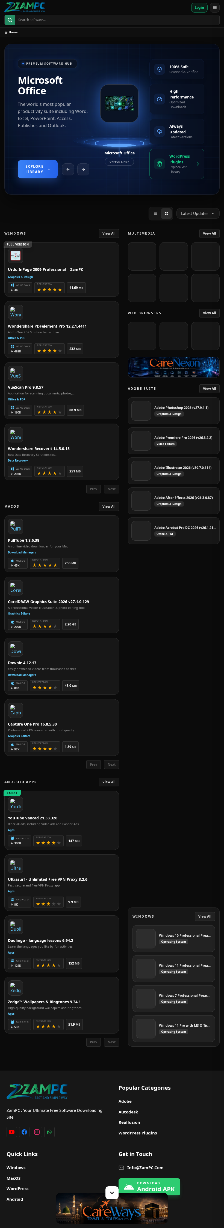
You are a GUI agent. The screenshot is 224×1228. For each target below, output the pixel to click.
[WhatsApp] (49, 1132)
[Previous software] (68, 169)
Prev (93, 489)
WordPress (17, 1188)
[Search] (10, 20)
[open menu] (215, 8)
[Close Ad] (112, 1192)
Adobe (125, 1101)
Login (199, 7)
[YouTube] (12, 1132)
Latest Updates (194, 213)
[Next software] (83, 169)
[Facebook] (24, 1132)
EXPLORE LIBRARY (34, 169)
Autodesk (128, 1112)
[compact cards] (155, 213)
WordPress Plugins (138, 1133)
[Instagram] (37, 1132)
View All (109, 233)
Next (112, 489)
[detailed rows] (166, 213)
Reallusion (129, 1122)
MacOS (13, 1178)
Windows (16, 1167)
